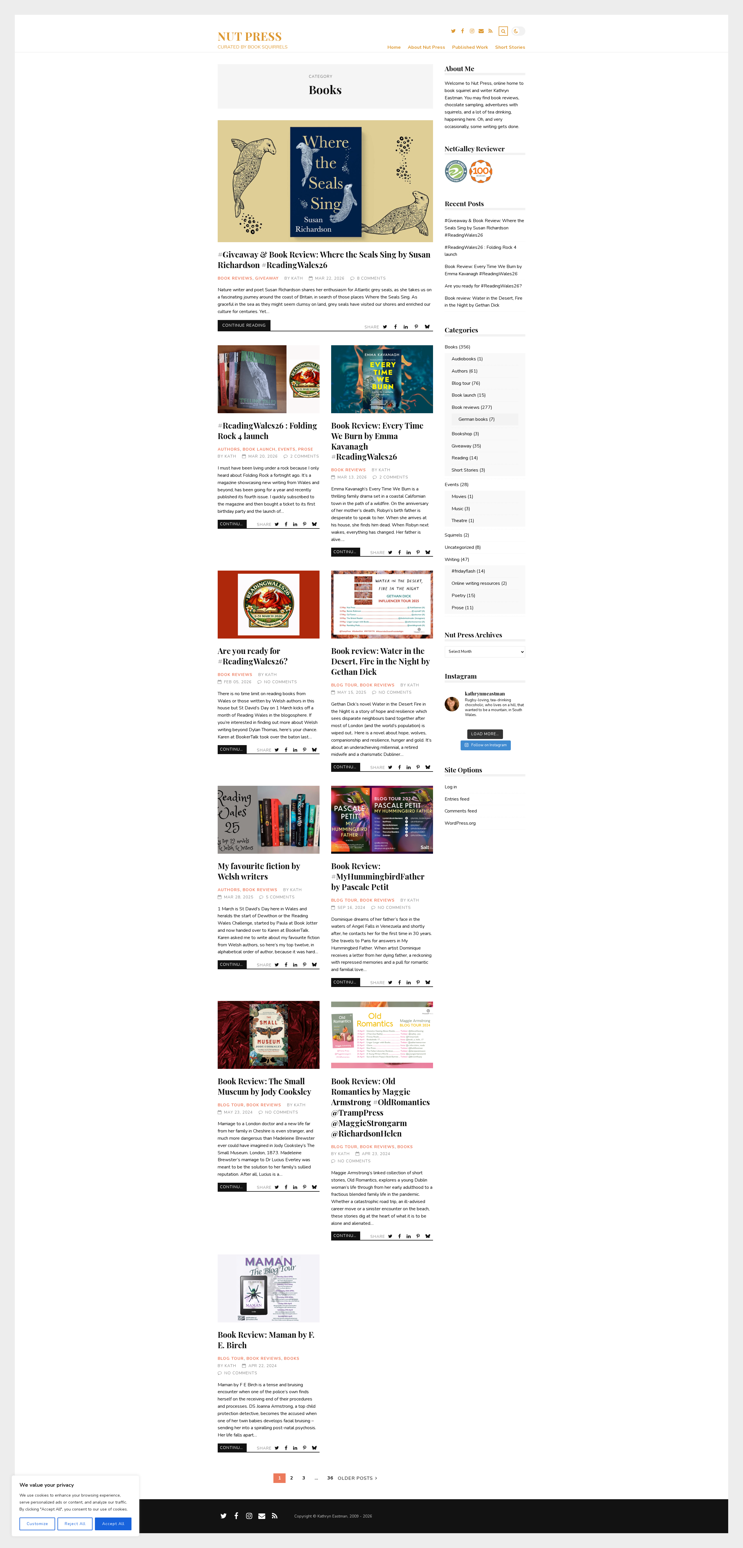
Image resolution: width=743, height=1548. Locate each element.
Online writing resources (476, 583)
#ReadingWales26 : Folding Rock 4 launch (269, 379)
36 (330, 1478)
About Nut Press (426, 47)
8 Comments (371, 278)
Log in (451, 787)
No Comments (280, 682)
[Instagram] (472, 31)
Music (457, 509)
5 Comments (280, 897)
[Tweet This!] (385, 327)
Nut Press (250, 36)
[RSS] (490, 31)
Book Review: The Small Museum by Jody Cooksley (269, 1035)
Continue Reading (244, 325)
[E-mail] (481, 31)
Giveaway (267, 278)
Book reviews (235, 278)
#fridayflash (463, 571)
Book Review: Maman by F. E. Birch (269, 1288)
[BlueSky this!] (428, 327)
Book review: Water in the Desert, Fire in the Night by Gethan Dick (382, 605)
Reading (460, 458)
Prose (305, 449)
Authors (229, 449)
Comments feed (461, 811)
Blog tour (344, 685)
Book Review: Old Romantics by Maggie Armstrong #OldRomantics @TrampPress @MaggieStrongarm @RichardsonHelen (382, 1035)
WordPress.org (460, 823)
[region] (75, 1505)
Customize (37, 1524)
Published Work (470, 47)
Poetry (459, 595)
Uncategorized (459, 547)
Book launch (259, 449)
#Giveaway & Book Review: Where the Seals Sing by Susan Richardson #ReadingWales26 (325, 181)
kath (297, 278)
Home (394, 47)
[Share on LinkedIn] (406, 327)
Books (405, 1147)
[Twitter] (453, 31)
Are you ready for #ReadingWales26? (269, 605)
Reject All (75, 1524)
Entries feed (457, 799)
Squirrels (453, 535)
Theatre (459, 520)
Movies (459, 496)
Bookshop (462, 434)
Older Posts (355, 1478)
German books (473, 419)
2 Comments (304, 456)
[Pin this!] (416, 327)
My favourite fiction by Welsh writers (269, 820)
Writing (452, 559)
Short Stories (510, 47)
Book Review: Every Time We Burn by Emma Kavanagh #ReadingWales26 (382, 379)
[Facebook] (462, 31)
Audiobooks (464, 359)
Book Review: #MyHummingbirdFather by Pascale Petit (382, 820)
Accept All (113, 1524)
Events (286, 449)
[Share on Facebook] (396, 327)
